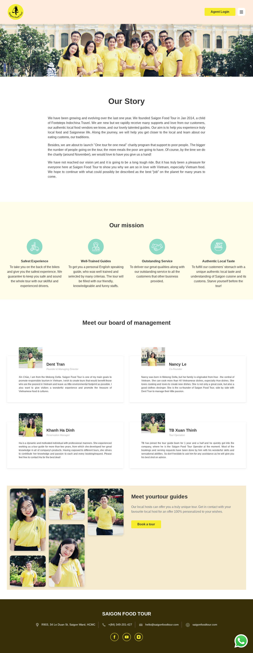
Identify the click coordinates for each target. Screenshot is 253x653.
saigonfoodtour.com (205, 624)
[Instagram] (138, 636)
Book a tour (146, 524)
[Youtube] (126, 636)
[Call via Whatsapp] (241, 641)
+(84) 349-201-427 (120, 624)
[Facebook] (114, 636)
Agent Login (220, 11)
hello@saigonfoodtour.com (162, 624)
